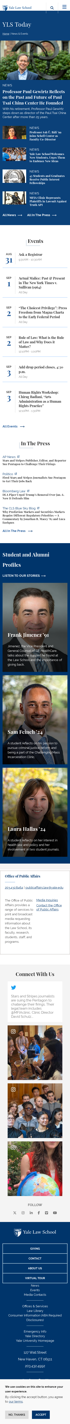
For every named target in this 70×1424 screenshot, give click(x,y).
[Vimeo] (46, 1213)
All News (9, 215)
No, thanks (16, 1414)
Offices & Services (35, 1306)
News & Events (19, 33)
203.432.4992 (35, 1366)
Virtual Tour (35, 1278)
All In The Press (38, 215)
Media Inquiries (47, 900)
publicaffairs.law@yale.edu (44, 887)
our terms (16, 1401)
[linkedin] (31, 1213)
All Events (10, 426)
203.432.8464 (14, 887)
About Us (35, 1268)
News (35, 1285)
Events (35, 1290)
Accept (41, 1414)
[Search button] (52, 12)
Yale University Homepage (35, 1340)
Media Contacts (35, 1294)
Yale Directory (35, 1336)
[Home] (18, 8)
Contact (35, 1258)
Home (6, 33)
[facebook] (39, 1213)
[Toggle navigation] (64, 7)
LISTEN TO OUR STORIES (21, 575)
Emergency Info (35, 1331)
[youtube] (55, 1213)
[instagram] (23, 1213)
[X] (14, 1213)
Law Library (35, 1311)
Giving (35, 1248)
